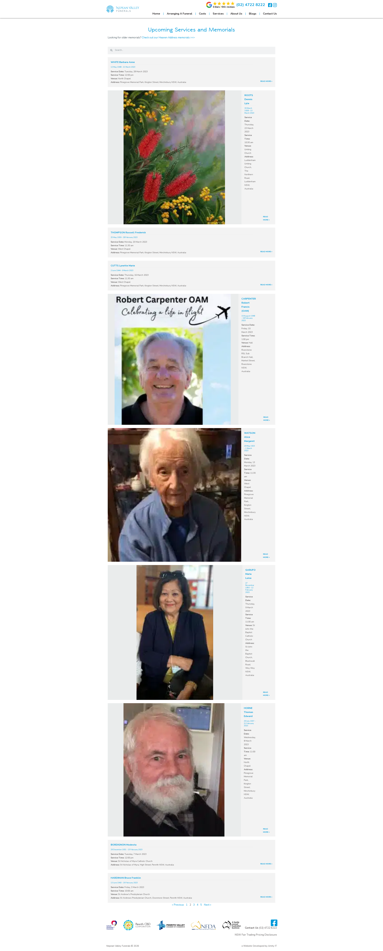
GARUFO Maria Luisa (250, 574)
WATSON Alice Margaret (249, 437)
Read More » (266, 81)
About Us (236, 13)
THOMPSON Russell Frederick (128, 232)
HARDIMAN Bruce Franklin (126, 878)
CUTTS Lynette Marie (123, 265)
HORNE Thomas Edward (248, 712)
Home (156, 13)
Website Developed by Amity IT (260, 945)
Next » (207, 904)
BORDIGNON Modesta (123, 844)
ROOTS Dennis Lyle (248, 99)
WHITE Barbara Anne (123, 62)
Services (218, 13)
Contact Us (270, 13)
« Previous (178, 904)
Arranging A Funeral (179, 13)
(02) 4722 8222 (250, 4)
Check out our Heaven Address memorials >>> (168, 37)
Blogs (252, 13)
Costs (202, 13)
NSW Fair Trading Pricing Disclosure (256, 934)
